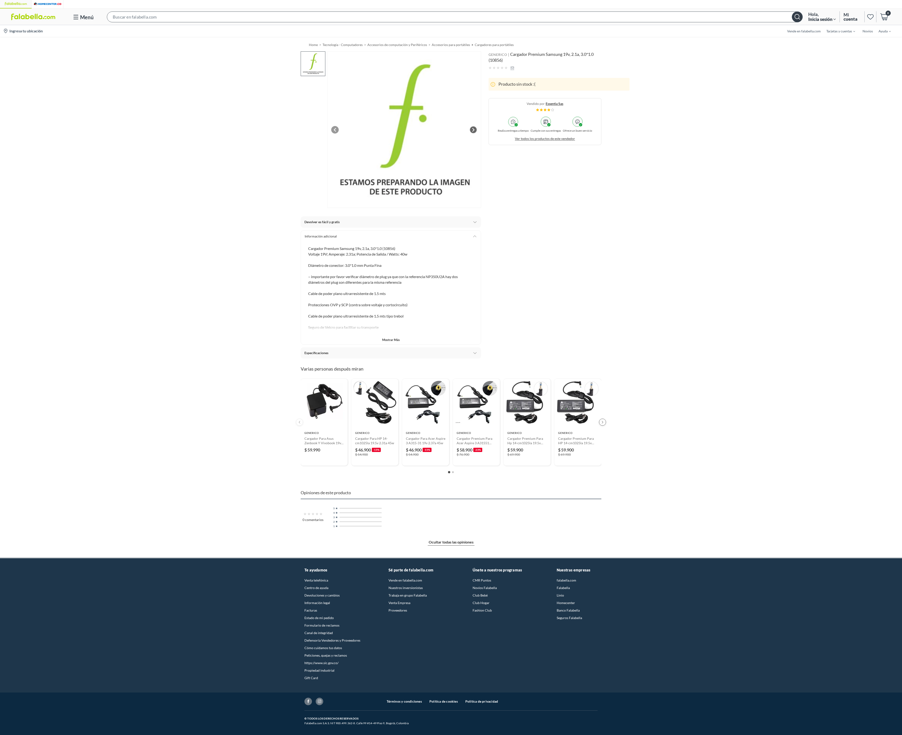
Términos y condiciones (404, 701)
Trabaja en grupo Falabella (408, 595)
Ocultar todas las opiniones (451, 542)
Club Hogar (481, 603)
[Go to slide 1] (449, 472)
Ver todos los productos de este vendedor (545, 139)
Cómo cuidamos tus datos (323, 648)
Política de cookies (443, 701)
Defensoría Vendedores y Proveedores (332, 640)
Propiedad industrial (319, 670)
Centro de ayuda (316, 588)
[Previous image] (335, 130)
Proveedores (398, 610)
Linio (560, 595)
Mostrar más (391, 340)
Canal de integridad (318, 633)
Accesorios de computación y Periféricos (397, 45)
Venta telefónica (316, 580)
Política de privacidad (481, 701)
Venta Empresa (399, 603)
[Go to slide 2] (453, 472)
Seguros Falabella (569, 618)
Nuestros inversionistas (406, 588)
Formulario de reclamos (321, 625)
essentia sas (554, 104)
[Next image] (473, 130)
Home (313, 45)
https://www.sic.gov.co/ (321, 663)
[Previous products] (299, 422)
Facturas (310, 610)
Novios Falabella (485, 588)
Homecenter (566, 603)
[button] (455, 17)
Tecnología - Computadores (343, 45)
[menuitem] (838, 31)
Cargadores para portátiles (494, 45)
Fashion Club (482, 610)
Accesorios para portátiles (451, 45)
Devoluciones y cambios (322, 595)
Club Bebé (480, 595)
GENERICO (498, 55)
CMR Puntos (482, 580)
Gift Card (311, 678)
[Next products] (602, 422)
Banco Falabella (568, 610)
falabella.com (566, 580)
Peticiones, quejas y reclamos (325, 655)
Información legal (317, 603)
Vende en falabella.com (405, 580)
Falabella (563, 588)
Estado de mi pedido (319, 618)
